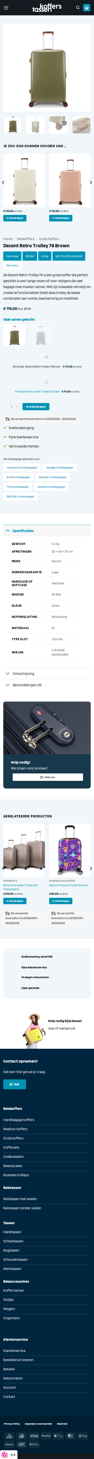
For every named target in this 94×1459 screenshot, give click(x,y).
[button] (6, 7)
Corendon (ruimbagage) (22, 467)
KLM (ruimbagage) (18, 477)
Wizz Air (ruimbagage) (20, 496)
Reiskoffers (25, 239)
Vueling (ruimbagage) (51, 486)
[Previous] (10, 68)
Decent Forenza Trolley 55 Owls (68, 885)
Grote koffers (49, 239)
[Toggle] (7, 530)
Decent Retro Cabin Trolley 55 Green (38, 391)
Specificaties (23, 530)
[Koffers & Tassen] (47, 7)
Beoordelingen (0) (27, 684)
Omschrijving (23, 673)
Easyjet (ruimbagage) (59, 467)
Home (7, 239)
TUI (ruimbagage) (17, 486)
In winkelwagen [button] (15, 217)
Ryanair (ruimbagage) (52, 477)
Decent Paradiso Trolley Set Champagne (20, 887)
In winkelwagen (36, 406)
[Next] (83, 68)
